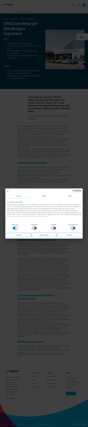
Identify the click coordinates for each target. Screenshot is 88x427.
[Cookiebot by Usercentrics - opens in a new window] (73, 191)
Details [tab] (44, 196)
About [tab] (70, 196)
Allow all (69, 235)
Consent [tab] (18, 196)
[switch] (34, 228)
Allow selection (44, 235)
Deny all (18, 235)
